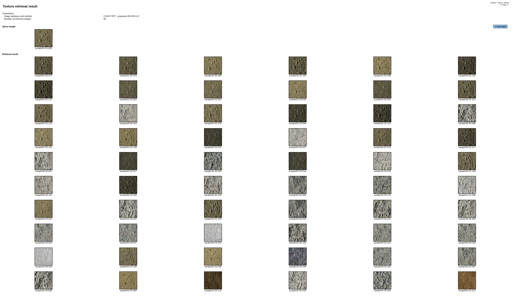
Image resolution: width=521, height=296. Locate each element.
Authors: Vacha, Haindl (500, 3)
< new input (500, 26)
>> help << (504, 5)
